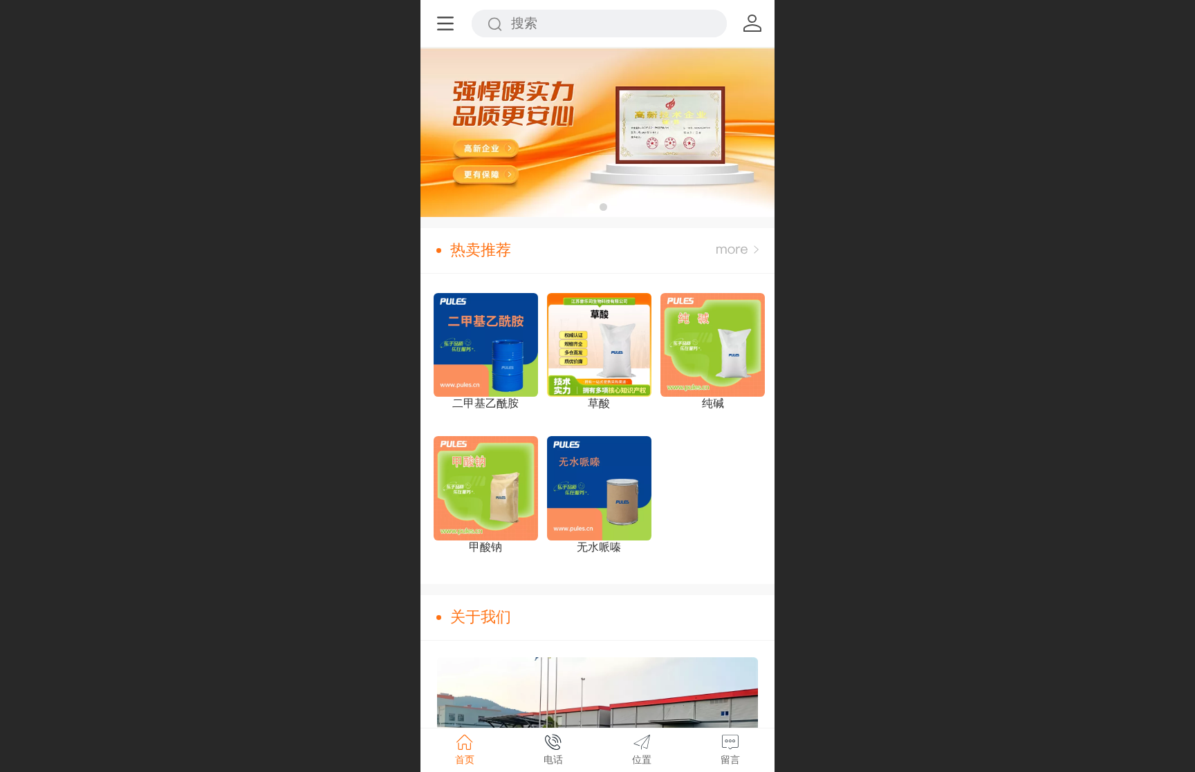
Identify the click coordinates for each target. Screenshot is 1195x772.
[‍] (737, 250)
